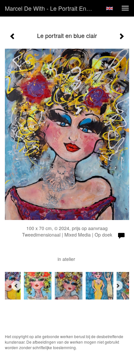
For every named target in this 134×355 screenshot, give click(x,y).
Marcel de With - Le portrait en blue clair (51, 8)
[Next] (118, 285)
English (109, 8)
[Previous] (16, 285)
